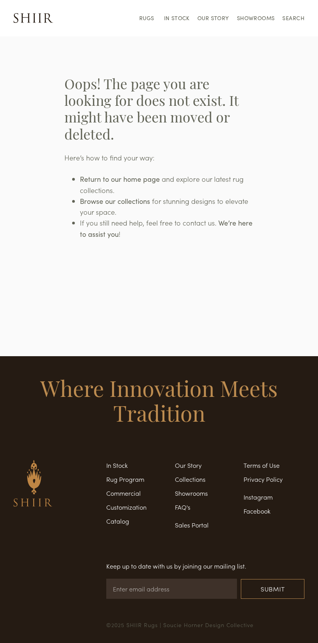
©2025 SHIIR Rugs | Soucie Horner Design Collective (180, 625)
